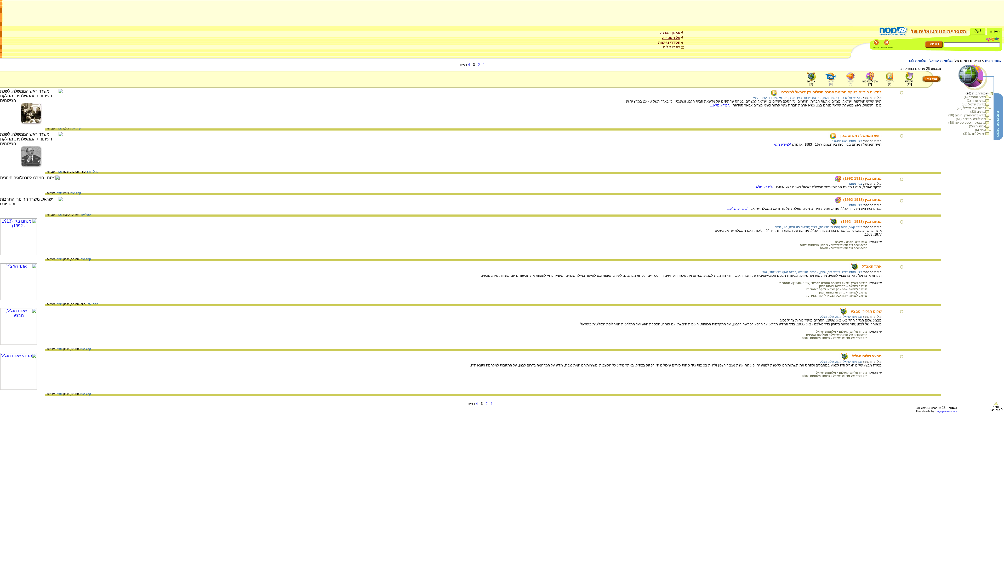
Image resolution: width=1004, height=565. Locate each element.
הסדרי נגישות (669, 42)
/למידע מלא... (721, 105)
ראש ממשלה (840, 141)
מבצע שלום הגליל (831, 316)
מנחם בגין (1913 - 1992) (861, 221)
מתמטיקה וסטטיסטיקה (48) (966, 123)
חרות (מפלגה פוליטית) (833, 227)
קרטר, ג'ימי (760, 97)
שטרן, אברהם (817, 272)
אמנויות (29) (977, 126)
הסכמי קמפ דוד (777, 97)
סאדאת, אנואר (812, 97)
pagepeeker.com (946, 411)
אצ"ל (845, 272)
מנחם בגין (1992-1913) (862, 178)
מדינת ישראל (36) (973, 104)
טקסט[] (909, 83)
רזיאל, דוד (834, 272)
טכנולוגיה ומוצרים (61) (970, 119)
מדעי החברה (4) (974, 97)
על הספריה (671, 38)
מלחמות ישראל (852, 316)
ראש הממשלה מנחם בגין (861, 135)
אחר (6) (980, 130)
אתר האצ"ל (872, 266)
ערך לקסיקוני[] (870, 83)
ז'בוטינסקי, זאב (771, 272)
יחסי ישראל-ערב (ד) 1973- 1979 (842, 97)
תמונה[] (890, 83)
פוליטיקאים (855, 227)
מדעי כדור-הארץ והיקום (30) (966, 115)
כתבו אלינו (671, 47)
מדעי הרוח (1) (976, 101)
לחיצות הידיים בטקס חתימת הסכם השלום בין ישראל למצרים (831, 92)
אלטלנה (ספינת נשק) (795, 272)
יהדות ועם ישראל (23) (971, 108)
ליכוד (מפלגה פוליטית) (803, 227)
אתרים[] (811, 83)
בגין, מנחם (795, 97)
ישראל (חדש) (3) (974, 133)
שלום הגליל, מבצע (866, 311)
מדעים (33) (977, 112)
